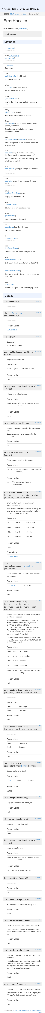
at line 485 (38, 898)
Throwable (22, 139)
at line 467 (38, 839)
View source (23, 28)
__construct (9, 48)
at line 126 (38, 351)
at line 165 (38, 451)
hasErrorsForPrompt (12, 270)
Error (24, 14)
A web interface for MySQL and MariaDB (20, 8)
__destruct (9, 66)
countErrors (9, 227)
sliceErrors (9, 112)
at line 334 (38, 762)
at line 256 (38, 601)
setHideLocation (11, 76)
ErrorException (13, 556)
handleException (11, 139)
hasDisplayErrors (11, 248)
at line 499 (38, 920)
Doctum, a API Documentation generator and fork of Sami (27, 1011)
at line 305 (38, 689)
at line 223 (38, 562)
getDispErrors (10, 215)
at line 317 (38, 726)
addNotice (9, 181)
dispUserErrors (10, 204)
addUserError (10, 168)
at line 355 (38, 797)
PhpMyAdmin (15, 14)
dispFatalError (10, 193)
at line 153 (38, 422)
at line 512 (38, 949)
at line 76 (38, 312)
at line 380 (38, 818)
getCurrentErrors (11, 98)
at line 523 (38, 983)
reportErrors (9, 284)
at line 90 (38, 336)
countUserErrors (11, 238)
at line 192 (38, 492)
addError (8, 153)
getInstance (9, 58)
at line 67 (38, 301)
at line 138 (38, 385)
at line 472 (38, 877)
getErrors (8, 87)
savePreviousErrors (12, 259)
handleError (9, 123)
